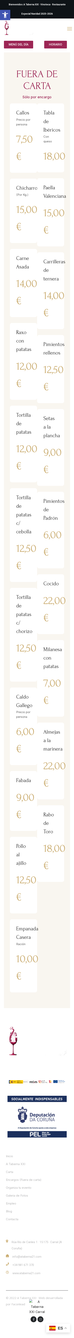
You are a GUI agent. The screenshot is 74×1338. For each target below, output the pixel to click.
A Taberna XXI (15, 1164)
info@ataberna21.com (26, 1256)
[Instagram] (40, 1319)
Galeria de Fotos (17, 1195)
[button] (5, 15)
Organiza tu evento (18, 1188)
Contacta (12, 1219)
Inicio (9, 1156)
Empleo (11, 1203)
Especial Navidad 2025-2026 (37, 13)
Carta (9, 1172)
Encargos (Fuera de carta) (23, 1180)
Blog (9, 1211)
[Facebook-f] (34, 1319)
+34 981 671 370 (23, 1265)
